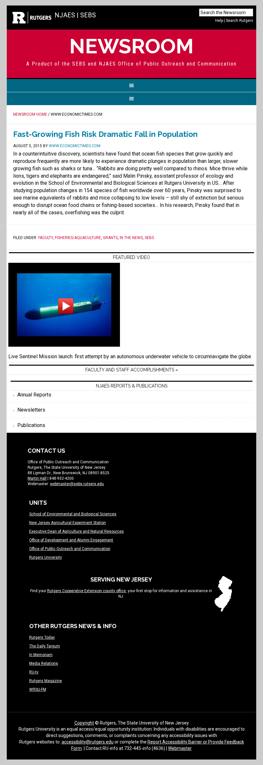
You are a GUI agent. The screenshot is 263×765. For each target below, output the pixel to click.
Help (219, 20)
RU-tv (33, 672)
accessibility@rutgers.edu (88, 741)
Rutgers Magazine (45, 681)
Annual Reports (34, 395)
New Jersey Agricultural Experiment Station (67, 522)
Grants (110, 238)
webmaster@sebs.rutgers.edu (77, 484)
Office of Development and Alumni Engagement (71, 540)
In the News (131, 238)
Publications (31, 425)
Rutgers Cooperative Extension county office (86, 591)
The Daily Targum (44, 646)
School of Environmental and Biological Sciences (72, 514)
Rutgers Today (42, 637)
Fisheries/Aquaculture (78, 238)
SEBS (88, 15)
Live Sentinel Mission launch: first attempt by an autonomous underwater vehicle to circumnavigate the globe (129, 356)
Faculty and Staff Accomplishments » (131, 369)
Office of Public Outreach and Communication (69, 549)
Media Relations (43, 663)
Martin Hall (37, 478)
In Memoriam (41, 655)
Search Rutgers (239, 20)
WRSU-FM (37, 689)
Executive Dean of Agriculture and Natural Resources (76, 531)
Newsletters (31, 410)
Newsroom (131, 46)
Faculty (45, 238)
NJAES (65, 15)
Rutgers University (45, 557)
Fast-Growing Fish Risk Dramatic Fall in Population (105, 134)
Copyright (84, 722)
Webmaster (180, 748)
